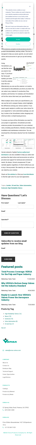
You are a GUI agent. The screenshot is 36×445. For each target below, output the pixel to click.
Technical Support (8, 371)
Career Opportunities (9, 374)
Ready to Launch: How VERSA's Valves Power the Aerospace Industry (16, 297)
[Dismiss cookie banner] (29, 7)
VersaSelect (12, 174)
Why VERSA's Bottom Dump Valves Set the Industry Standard (17, 284)
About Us (5, 362)
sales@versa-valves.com (13, 350)
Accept (18, 39)
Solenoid (4, 188)
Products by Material (8, 391)
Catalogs (5, 388)
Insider (8, 185)
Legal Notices (6, 377)
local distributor (28, 174)
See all (3, 328)
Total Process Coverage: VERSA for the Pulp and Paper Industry (16, 272)
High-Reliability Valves (15, 188)
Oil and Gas (15, 185)
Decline (18, 44)
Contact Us (6, 365)
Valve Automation (25, 185)
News (8, 316)
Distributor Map (7, 368)
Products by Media (8, 394)
